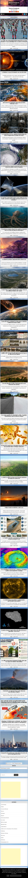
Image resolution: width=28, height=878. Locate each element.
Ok (7, 875)
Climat (11, 365)
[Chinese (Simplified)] (10, 11)
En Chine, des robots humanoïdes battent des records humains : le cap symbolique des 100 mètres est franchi (14, 41)
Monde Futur (4, 824)
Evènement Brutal (10, 115)
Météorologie (14, 84)
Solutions (15, 179)
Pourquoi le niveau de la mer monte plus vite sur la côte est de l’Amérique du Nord (14, 753)
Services (3, 835)
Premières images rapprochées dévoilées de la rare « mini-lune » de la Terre (14, 630)
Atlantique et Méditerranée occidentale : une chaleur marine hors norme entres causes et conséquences (14, 721)
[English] (11, 11)
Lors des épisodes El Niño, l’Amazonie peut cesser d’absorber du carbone (14, 384)
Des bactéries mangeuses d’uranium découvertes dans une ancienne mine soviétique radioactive (14, 446)
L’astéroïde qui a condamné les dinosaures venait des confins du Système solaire (14, 322)
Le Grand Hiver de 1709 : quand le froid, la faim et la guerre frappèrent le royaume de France (14, 134)
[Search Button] (26, 14)
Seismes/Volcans (14, 551)
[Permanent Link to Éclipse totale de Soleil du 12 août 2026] (14, 496)
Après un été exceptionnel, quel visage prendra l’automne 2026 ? (14, 103)
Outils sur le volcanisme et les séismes (9, 828)
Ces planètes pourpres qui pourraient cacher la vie (14, 259)
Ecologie (16, 458)
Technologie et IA (14, 22)
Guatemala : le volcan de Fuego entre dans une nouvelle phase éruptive (14, 691)
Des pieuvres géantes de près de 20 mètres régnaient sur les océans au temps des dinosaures (14, 229)
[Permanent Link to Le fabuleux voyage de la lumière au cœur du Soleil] (14, 61)
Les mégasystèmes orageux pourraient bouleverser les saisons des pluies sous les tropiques (14, 166)
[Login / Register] (24, 14)
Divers (18, 210)
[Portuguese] (16, 11)
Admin (11, 48)
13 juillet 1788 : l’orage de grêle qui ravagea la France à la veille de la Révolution (14, 353)
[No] (26, 873)
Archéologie (12, 210)
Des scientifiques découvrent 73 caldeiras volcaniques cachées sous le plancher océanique (14, 570)
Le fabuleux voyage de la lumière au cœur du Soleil (14, 72)
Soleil (14, 53)
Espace (4, 179)
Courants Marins (14, 734)
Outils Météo (3, 826)
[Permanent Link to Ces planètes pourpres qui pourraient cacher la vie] (14, 248)
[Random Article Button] (22, 14)
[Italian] (15, 11)
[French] (13, 11)
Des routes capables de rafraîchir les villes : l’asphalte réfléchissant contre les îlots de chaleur (14, 415)
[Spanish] (18, 11)
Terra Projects (14, 2)
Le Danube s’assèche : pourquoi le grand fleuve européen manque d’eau (14, 538)
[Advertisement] (11, 790)
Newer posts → (18, 763)
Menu (3, 14)
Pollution (9, 179)
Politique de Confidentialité (16, 875)
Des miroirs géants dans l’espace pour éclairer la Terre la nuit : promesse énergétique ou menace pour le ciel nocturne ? (14, 199)
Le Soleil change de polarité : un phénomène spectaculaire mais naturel (14, 600)
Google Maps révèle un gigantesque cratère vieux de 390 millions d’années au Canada (14, 290)
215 (13, 763)
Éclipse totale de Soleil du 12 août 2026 (14, 507)
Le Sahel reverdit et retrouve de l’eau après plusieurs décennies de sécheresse (14, 477)
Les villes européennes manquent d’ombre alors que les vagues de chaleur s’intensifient (14, 661)
